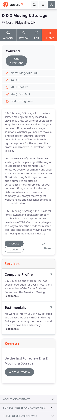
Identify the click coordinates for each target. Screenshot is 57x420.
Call (36, 38)
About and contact (16, 399)
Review (23, 38)
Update (14, 249)
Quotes (49, 38)
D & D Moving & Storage (24, 15)
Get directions (16, 61)
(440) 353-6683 (20, 94)
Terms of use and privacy (20, 416)
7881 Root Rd (19, 87)
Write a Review (19, 372)
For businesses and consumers (24, 407)
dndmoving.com (22, 101)
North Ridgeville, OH (21, 22)
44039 (15, 80)
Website (8, 38)
